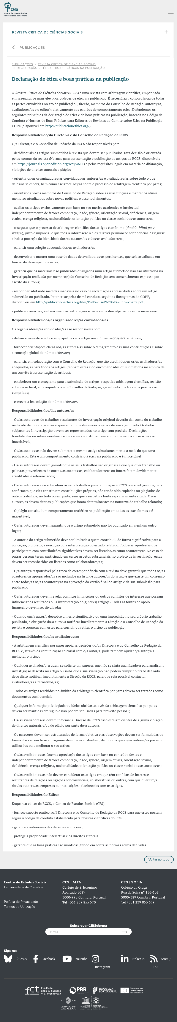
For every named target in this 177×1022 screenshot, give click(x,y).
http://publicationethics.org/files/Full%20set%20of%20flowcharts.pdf (89, 302)
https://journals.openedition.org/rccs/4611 (50, 163)
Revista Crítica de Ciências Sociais (47, 32)
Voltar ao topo (159, 859)
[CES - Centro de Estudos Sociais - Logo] (15, 9)
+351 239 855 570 (82, 902)
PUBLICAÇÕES (32, 48)
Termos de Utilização (19, 907)
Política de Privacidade (21, 902)
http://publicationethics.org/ (67, 125)
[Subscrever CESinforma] (127, 931)
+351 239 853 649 (141, 902)
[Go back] (13, 48)
